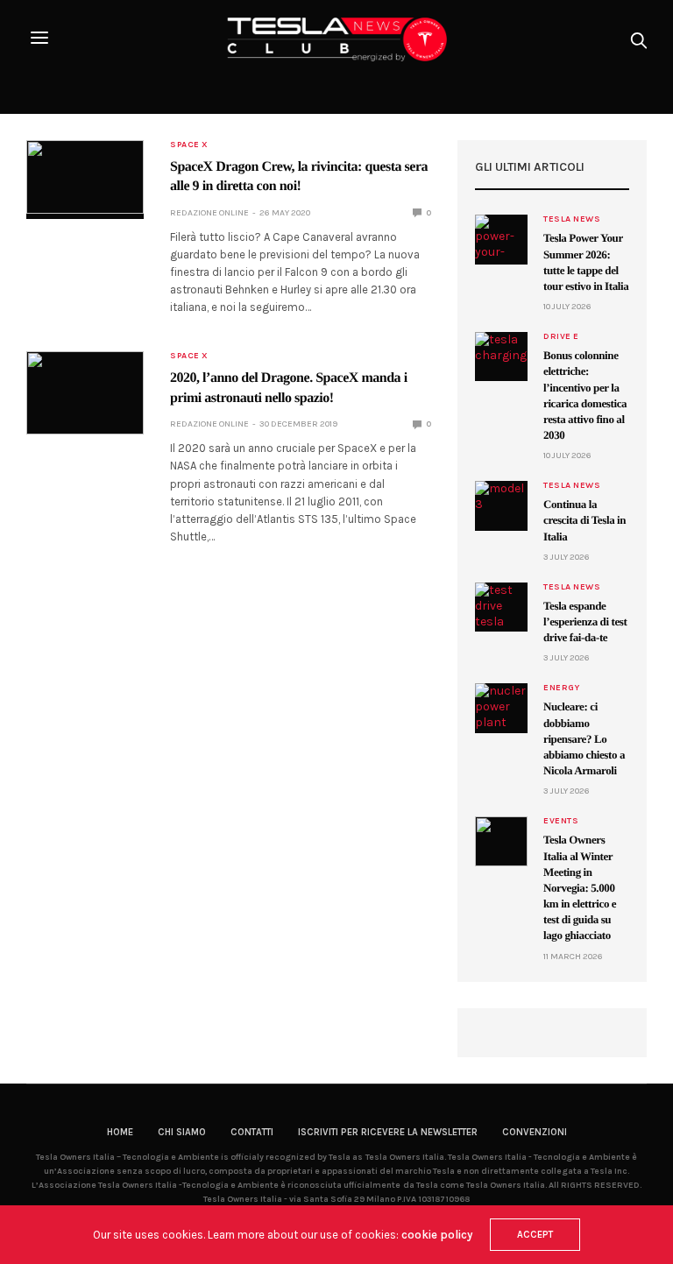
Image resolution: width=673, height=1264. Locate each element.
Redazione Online (209, 213)
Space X (189, 144)
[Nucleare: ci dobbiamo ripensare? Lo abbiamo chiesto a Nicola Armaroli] (501, 707)
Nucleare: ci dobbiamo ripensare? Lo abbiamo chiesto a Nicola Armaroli (584, 738)
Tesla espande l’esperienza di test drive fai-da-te (585, 621)
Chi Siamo (182, 1132)
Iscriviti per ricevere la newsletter (388, 1132)
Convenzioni (534, 1132)
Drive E (561, 336)
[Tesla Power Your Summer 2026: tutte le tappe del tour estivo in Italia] (501, 239)
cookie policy (436, 1234)
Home (120, 1132)
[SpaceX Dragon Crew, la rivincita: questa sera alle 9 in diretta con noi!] (85, 177)
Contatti (251, 1132)
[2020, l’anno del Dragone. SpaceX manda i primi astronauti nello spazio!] (85, 392)
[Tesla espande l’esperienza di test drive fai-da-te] (501, 607)
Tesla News (571, 219)
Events (560, 820)
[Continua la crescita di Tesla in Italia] (501, 505)
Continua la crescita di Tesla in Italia (584, 520)
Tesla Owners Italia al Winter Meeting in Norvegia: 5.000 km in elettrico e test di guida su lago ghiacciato (579, 887)
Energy (561, 687)
